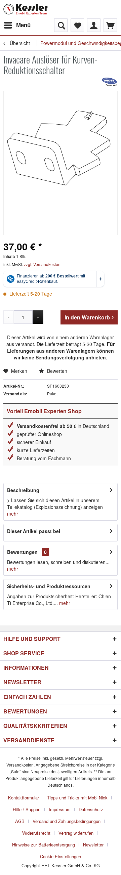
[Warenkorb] (110, 25)
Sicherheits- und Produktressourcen (48, 586)
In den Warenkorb (87, 317)
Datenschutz (91, 809)
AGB (20, 821)
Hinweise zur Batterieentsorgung (43, 844)
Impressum (60, 809)
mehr (12, 513)
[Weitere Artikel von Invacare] (109, 81)
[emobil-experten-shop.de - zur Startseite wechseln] (25, 9)
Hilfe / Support (27, 809)
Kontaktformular (23, 797)
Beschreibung (23, 490)
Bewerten (56, 370)
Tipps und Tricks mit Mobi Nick (77, 797)
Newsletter (93, 844)
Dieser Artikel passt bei (33, 531)
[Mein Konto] (93, 25)
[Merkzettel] (77, 25)
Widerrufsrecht (36, 833)
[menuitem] (17, 25)
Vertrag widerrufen (75, 833)
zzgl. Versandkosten (42, 264)
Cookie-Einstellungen (60, 856)
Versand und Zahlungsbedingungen (66, 821)
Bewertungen (22, 552)
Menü (23, 25)
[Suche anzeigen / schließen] (61, 25)
